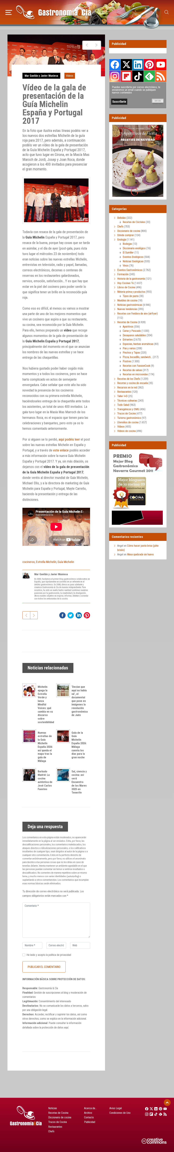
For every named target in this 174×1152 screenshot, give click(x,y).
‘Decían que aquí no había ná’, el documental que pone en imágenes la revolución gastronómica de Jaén (80, 701)
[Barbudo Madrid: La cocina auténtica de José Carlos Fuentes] (30, 775)
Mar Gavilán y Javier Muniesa (41, 75)
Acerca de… (90, 1108)
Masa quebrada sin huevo (140, 554)
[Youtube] (164, 1108)
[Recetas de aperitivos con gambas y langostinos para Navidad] (87, 45)
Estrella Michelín (46, 562)
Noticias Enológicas (133, 261)
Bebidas (121, 217)
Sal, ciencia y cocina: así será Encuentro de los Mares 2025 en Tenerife (79, 782)
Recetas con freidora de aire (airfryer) (137, 313)
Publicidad (89, 1122)
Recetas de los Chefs (128, 378)
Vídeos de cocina (126, 431)
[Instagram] (145, 1114)
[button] (8, 12)
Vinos (125, 265)
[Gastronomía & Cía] (53, 12)
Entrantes (128, 339)
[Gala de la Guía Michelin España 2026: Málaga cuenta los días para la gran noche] (64, 736)
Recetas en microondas (135, 374)
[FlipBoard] (150, 1114)
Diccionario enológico (134, 248)
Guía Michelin (66, 562)
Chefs (120, 226)
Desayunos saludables (134, 335)
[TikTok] (155, 1114)
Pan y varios (129, 348)
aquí (66, 1027)
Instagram (115, 76)
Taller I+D (122, 396)
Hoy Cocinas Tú (125, 283)
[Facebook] (145, 1108)
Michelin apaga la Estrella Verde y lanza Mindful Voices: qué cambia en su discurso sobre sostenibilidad (46, 704)
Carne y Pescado (132, 330)
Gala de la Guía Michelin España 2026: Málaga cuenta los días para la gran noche (79, 745)
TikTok (137, 76)
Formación (122, 274)
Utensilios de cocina (127, 422)
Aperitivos (128, 326)
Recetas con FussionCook (136, 365)
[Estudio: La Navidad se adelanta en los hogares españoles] (96, 45)
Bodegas (127, 243)
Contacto (89, 1117)
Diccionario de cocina (128, 231)
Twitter (126, 64)
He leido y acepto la (49, 955)
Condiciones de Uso (119, 1112)
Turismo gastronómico (129, 418)
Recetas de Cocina (127, 322)
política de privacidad (59, 955)
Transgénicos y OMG (128, 409)
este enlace (61, 450)
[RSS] (164, 1114)
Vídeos (69, 75)
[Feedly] (159, 1114)
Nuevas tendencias (127, 309)
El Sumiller (128, 252)
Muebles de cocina (127, 300)
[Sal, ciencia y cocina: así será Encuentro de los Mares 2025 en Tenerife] (64, 775)
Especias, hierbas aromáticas (138, 344)
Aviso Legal (115, 1108)
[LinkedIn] (155, 1108)
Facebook (115, 64)
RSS (160, 76)
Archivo (88, 1112)
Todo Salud (123, 404)
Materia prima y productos (131, 291)
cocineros (28, 562)
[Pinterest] (159, 1108)
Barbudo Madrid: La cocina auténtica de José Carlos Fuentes (45, 780)
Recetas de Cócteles (134, 222)
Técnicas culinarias (127, 400)
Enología (121, 239)
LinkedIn (137, 64)
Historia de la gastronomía (131, 278)
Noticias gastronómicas (129, 304)
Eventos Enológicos (133, 257)
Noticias (52, 1108)
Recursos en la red (127, 387)
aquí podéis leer (69, 439)
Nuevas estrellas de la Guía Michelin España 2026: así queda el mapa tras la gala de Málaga (45, 747)
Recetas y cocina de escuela (132, 383)
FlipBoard (126, 76)
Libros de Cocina (126, 287)
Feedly (149, 76)
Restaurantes (124, 391)
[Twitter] (150, 1108)
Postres (127, 361)
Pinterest (149, 64)
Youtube (160, 64)
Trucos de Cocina (126, 413)
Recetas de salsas (132, 370)
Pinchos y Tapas (131, 352)
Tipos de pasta (130, 296)
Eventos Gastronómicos (129, 270)
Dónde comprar (125, 235)
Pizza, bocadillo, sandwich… (137, 357)
